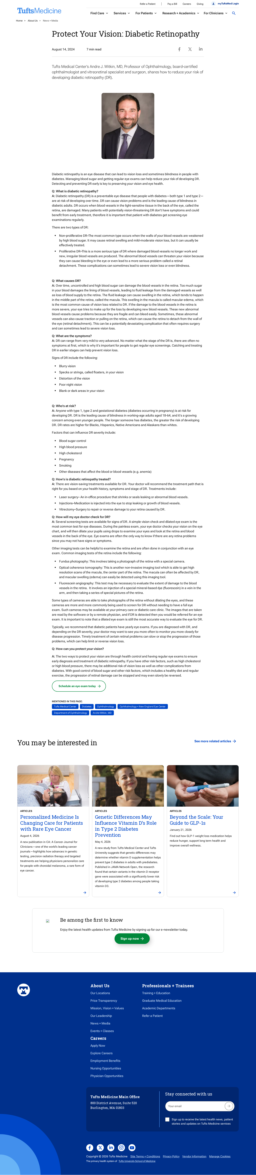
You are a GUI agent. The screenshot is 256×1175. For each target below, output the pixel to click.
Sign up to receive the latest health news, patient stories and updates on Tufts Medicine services (202, 1121)
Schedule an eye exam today (77, 686)
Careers (187, 3)
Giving (200, 3)
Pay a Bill (172, 3)
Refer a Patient (147, 3)
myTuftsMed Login (228, 3)
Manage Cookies (219, 1156)
